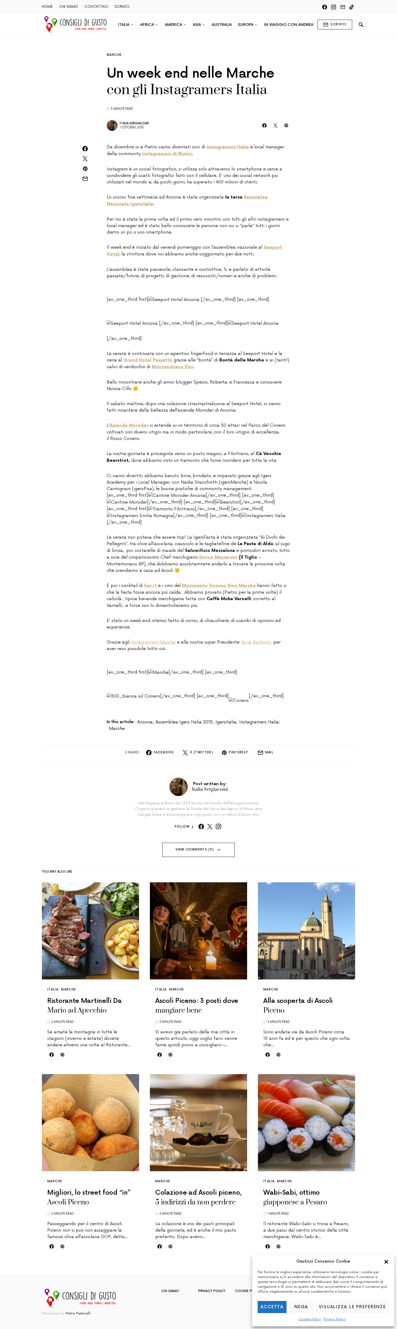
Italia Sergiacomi (134, 123)
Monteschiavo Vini (172, 367)
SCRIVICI (122, 7)
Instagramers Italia (259, 722)
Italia (52, 989)
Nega (301, 1307)
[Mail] (342, 7)
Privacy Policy (334, 1319)
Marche (114, 55)
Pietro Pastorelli (78, 1313)
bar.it (150, 585)
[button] (386, 1261)
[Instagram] (333, 7)
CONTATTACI (96, 7)
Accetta (272, 1307)
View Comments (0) (195, 849)
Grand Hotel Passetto (147, 360)
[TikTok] (351, 7)
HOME (47, 7)
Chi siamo (170, 1291)
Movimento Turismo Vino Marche (219, 585)
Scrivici (338, 24)
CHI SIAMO (68, 7)
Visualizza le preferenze (352, 1307)
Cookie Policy (310, 1319)
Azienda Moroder (129, 425)
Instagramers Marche (153, 642)
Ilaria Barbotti (256, 642)
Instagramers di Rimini (167, 153)
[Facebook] (324, 7)
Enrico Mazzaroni (218, 557)
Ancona (145, 722)
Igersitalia (226, 722)
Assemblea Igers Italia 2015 (184, 722)
